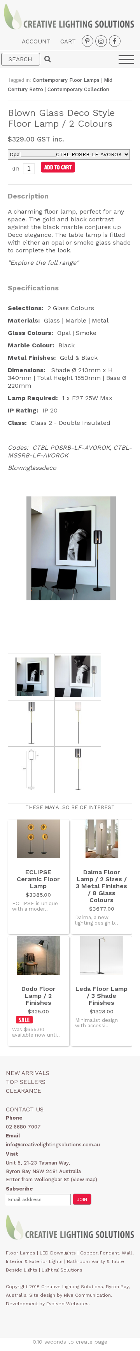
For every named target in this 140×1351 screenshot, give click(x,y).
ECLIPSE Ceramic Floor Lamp (38, 879)
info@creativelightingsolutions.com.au (53, 1144)
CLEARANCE (23, 1090)
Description (28, 196)
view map (84, 1179)
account (36, 41)
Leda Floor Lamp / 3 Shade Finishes (101, 995)
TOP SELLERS (26, 1081)
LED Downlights (58, 1253)
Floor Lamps (20, 1253)
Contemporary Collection (78, 89)
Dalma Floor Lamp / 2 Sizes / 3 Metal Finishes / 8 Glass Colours (101, 886)
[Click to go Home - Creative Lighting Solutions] (69, 27)
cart (68, 41)
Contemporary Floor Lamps (66, 80)
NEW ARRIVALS (27, 1073)
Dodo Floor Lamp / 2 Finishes (38, 995)
